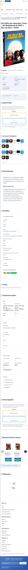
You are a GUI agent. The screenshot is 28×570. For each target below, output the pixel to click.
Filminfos (12, 13)
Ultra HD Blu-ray (7, 17)
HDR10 (3, 523)
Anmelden (23, 563)
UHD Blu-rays (9, 9)
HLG (2, 525)
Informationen (5, 13)
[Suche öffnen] (26, 9)
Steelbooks (4, 533)
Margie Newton (13, 236)
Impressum (4, 546)
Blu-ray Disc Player (6, 511)
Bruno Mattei (18, 79)
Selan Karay (20, 236)
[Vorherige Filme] (2, 451)
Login (2, 1)
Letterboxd (14, 272)
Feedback (4, 540)
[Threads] (26, 1)
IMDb (5, 272)
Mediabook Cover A (10, 181)
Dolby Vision (4, 521)
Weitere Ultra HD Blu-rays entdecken (10, 465)
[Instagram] (25, 1)
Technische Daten (19, 13)
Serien (3, 507)
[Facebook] (23, 1)
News (21, 9)
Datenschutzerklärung (5, 567)
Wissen (17, 9)
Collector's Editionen (6, 535)
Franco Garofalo (6, 236)
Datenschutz (4, 548)
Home (2, 17)
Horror (6, 73)
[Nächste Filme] (25, 451)
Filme (13, 17)
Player (14, 9)
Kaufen (8, 460)
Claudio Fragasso (12, 231)
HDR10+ (3, 519)
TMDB (9, 272)
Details (8, 458)
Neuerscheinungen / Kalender (8, 509)
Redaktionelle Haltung (6, 544)
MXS (4, 79)
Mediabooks (4, 531)
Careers (3, 542)
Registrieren (8, 1)
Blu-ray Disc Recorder (6, 513)
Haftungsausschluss (12, 126)
